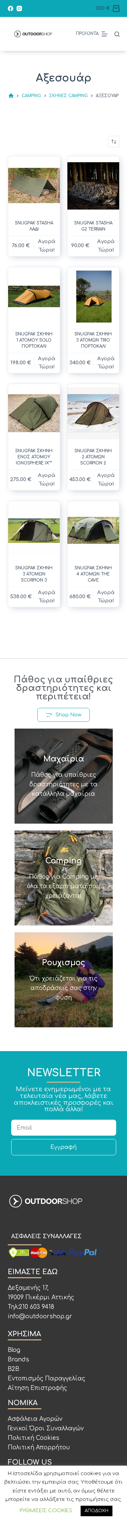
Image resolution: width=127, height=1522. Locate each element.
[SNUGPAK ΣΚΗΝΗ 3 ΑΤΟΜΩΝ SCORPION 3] (34, 530)
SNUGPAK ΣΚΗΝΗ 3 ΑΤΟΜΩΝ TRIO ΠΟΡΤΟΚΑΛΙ (93, 340)
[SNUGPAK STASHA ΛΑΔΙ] (34, 186)
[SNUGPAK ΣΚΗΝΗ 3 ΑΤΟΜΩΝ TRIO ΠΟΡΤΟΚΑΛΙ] (93, 297)
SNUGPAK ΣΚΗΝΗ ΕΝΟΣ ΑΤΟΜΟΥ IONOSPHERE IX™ (33, 456)
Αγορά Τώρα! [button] (47, 246)
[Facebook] (10, 8)
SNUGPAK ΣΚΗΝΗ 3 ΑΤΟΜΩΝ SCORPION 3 (33, 574)
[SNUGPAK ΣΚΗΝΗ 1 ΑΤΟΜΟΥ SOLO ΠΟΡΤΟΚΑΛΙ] (34, 297)
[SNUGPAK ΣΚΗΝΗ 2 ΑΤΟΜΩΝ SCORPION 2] (93, 413)
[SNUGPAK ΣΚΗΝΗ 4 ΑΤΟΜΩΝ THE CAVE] (93, 530)
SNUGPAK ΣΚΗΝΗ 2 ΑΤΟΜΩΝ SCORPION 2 (93, 456)
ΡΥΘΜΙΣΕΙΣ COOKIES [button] (46, 1511)
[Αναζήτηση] (117, 34)
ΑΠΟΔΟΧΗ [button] (96, 1510)
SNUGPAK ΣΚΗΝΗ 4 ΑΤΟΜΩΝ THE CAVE (93, 574)
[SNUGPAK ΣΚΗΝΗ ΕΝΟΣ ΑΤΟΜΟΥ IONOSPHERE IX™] (34, 413)
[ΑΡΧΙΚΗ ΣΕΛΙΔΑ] (11, 95)
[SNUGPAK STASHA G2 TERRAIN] (93, 186)
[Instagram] (19, 8)
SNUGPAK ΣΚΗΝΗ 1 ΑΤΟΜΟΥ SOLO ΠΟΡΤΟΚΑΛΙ (33, 340)
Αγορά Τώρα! (47, 480)
